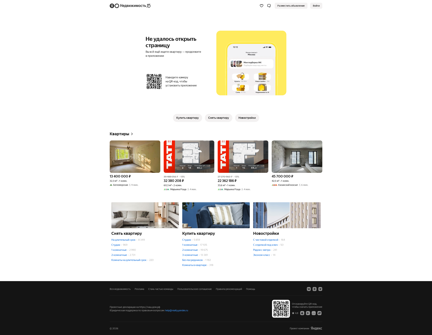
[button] (269, 6)
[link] (316, 6)
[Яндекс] (316, 328)
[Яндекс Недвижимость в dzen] (315, 289)
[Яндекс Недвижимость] (130, 5)
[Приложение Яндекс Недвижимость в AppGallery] (314, 313)
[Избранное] (262, 6)
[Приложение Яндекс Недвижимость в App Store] (302, 313)
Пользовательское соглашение (194, 289)
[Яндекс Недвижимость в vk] (309, 289)
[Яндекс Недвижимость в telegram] (320, 289)
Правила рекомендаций (229, 289)
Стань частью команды (160, 289)
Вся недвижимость (120, 289)
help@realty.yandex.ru (176, 310)
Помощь (250, 289)
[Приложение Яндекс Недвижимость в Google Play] (308, 313)
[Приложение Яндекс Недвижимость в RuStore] (319, 313)
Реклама (139, 289)
